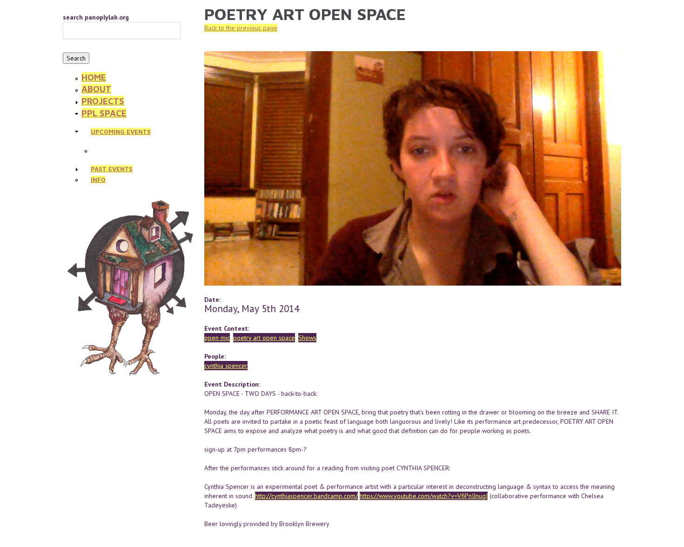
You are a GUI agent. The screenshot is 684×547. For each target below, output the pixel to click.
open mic (217, 338)
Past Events (112, 169)
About (96, 89)
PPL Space (104, 113)
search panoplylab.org (96, 17)
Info (98, 179)
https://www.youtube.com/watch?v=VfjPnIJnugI (424, 496)
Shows (307, 338)
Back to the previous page (240, 28)
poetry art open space (264, 338)
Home (93, 77)
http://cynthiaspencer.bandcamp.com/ (306, 496)
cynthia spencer (226, 365)
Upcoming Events (121, 131)
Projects (102, 101)
